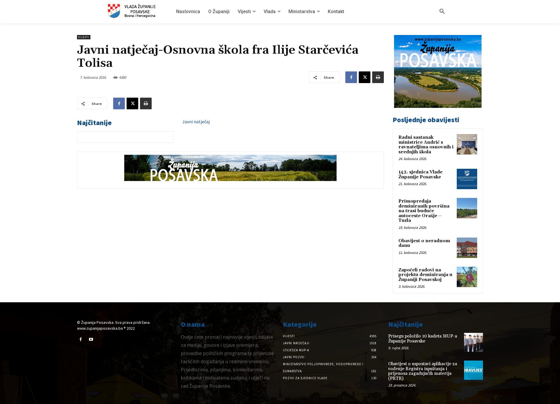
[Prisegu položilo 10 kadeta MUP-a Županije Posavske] (473, 342)
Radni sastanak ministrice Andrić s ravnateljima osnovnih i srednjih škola (426, 145)
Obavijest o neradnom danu (424, 243)
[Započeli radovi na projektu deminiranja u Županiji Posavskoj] (467, 277)
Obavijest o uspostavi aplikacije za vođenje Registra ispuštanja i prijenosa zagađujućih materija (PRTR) (422, 371)
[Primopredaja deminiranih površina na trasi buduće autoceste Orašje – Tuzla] (467, 208)
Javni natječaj (196, 121)
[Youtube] (90, 339)
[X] (364, 77)
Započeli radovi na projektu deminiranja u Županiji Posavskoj (425, 274)
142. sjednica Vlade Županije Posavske (420, 174)
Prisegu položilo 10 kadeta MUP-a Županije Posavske (422, 338)
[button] (442, 11)
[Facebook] (351, 77)
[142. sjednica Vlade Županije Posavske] (467, 179)
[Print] (378, 77)
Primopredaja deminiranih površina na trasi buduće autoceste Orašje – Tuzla (423, 211)
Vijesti (83, 37)
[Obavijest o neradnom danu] (467, 248)
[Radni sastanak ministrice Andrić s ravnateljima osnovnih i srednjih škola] (467, 144)
